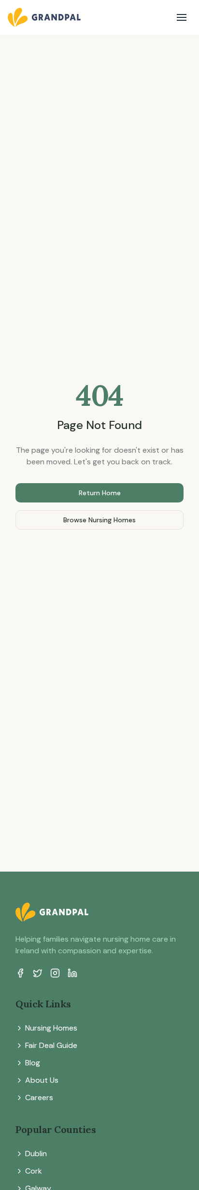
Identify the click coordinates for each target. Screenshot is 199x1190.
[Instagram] (55, 973)
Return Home (100, 492)
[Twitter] (38, 973)
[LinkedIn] (72, 973)
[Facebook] (20, 973)
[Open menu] (181, 17)
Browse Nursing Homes (99, 520)
